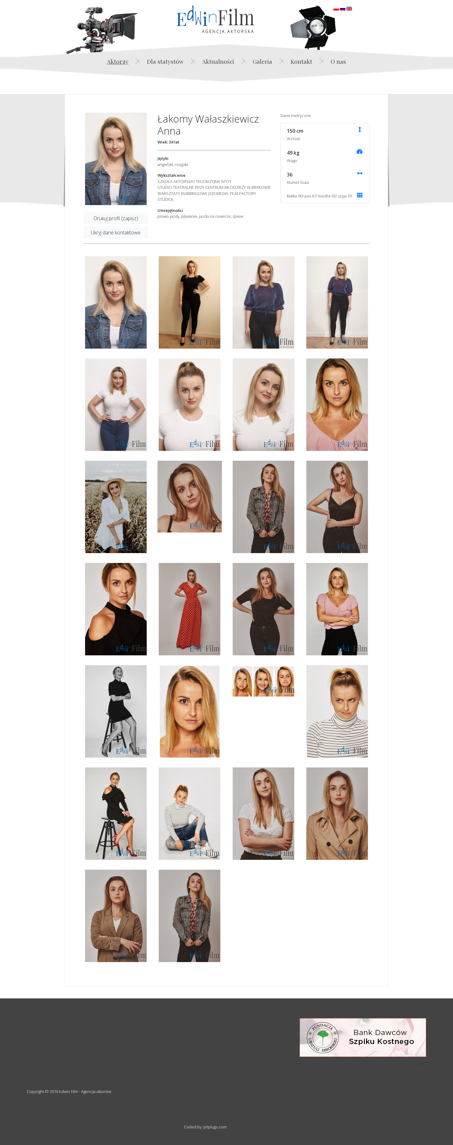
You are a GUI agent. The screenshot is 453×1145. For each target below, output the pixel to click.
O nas (338, 61)
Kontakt (301, 61)
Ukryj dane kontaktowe (116, 232)
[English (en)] (349, 8)
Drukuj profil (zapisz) (115, 218)
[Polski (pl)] (336, 8)
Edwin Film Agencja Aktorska (215, 19)
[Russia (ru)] (342, 8)
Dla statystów (165, 61)
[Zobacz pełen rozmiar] (116, 159)
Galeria (262, 61)
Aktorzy (118, 61)
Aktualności (218, 61)
